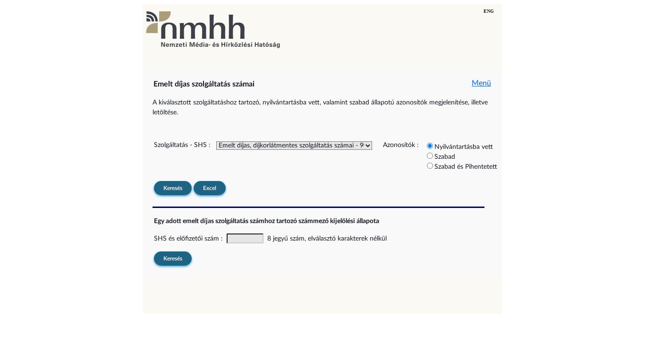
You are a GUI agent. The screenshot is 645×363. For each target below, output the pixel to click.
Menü (481, 83)
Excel (209, 188)
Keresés (172, 188)
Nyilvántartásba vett (463, 147)
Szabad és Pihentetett (465, 167)
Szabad (444, 157)
